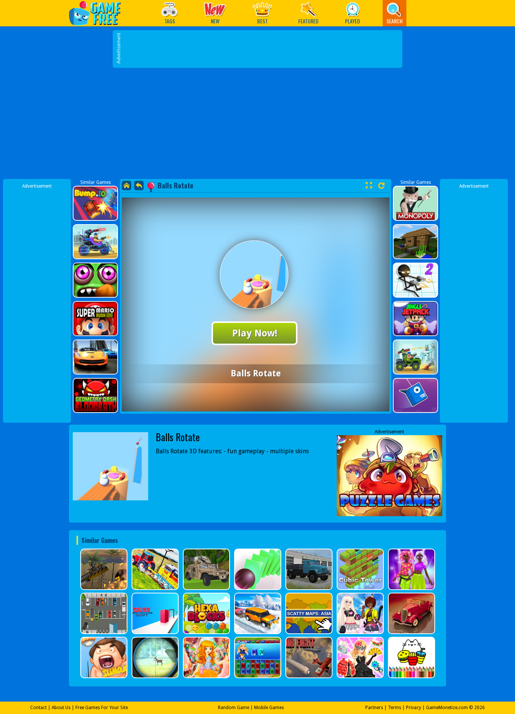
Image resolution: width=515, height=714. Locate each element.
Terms (394, 707)
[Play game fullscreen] (368, 185)
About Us (61, 707)
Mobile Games (269, 707)
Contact (38, 707)
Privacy (413, 707)
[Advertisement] (257, 124)
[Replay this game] (381, 185)
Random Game (233, 707)
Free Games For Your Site (101, 707)
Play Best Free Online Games (98, 13)
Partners (374, 707)
